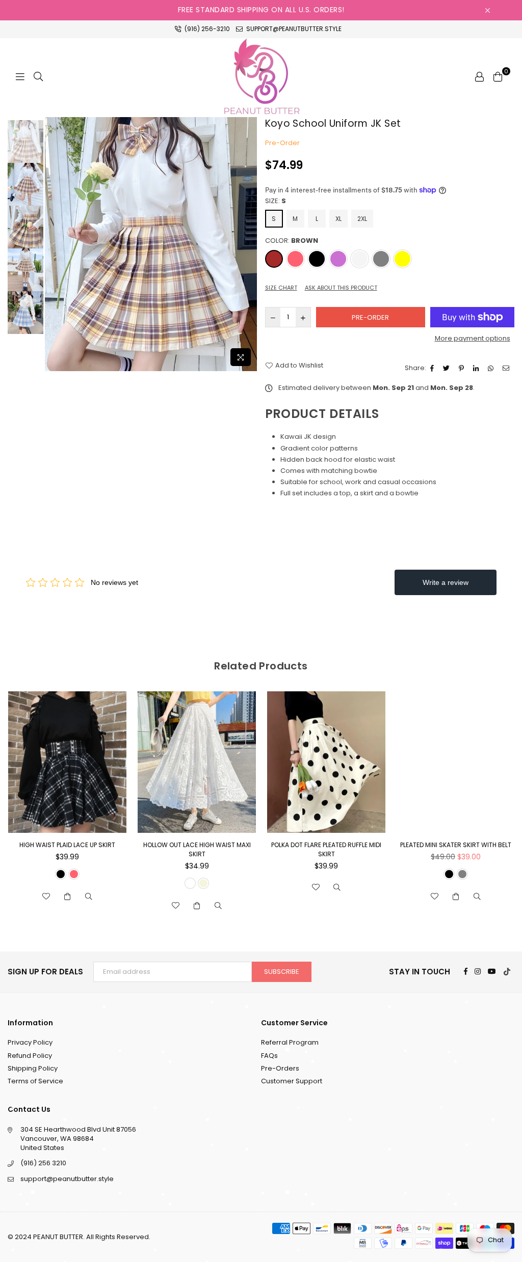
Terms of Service (35, 1081)
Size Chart (281, 288)
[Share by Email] (507, 368)
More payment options (472, 338)
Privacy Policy (30, 1042)
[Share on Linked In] (477, 368)
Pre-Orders (280, 1068)
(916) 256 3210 (43, 1163)
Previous (54, 244)
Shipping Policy (33, 1068)
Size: (275, 201)
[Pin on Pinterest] (462, 368)
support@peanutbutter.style (293, 28)
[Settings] (479, 76)
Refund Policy (30, 1055)
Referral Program (290, 1042)
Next (248, 244)
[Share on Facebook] (433, 368)
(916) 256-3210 (206, 28)
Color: (291, 240)
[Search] (38, 76)
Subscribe (281, 971)
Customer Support (291, 1081)
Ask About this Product (341, 288)
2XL (362, 218)
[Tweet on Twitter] (447, 368)
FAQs (269, 1055)
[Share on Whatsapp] (492, 368)
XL (338, 218)
